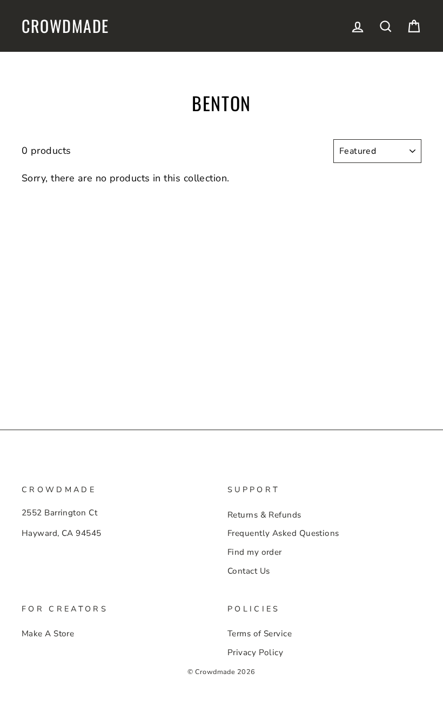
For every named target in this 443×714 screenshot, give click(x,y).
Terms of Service (259, 633)
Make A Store (48, 633)
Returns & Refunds (264, 514)
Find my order (254, 552)
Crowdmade (65, 26)
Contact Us (248, 571)
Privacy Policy (255, 652)
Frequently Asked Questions (283, 533)
